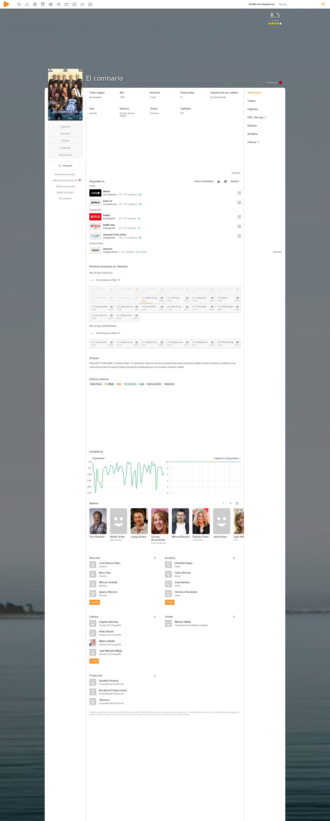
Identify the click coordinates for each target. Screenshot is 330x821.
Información (254, 92)
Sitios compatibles (203, 181)
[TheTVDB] (142, 386)
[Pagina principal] (6, 6)
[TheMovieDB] (130, 386)
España (93, 113)
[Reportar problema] (218, 181)
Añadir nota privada (65, 186)
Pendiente (65, 133)
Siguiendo (65, 126)
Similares (253, 133)
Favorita (65, 140)
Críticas (254, 142)
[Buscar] (323, 4)
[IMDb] (119, 386)
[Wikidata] (169, 386)
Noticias (252, 125)
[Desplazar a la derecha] (230, 503)
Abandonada (65, 155)
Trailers (252, 100)
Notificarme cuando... (65, 174)
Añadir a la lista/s (65, 192)
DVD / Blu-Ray (257, 117)
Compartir (67, 165)
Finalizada (65, 147)
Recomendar (65, 198)
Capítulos (253, 109)
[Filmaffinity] (110, 386)
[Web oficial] (96, 386)
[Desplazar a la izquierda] (223, 503)
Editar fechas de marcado (67, 180)
